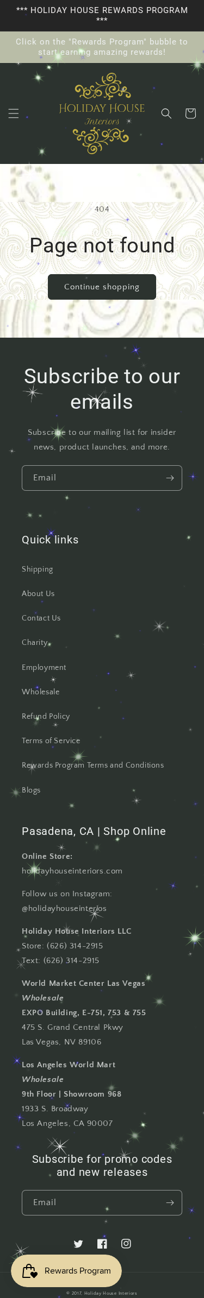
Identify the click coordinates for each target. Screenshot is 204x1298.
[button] (14, 113)
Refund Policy (46, 716)
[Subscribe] (170, 478)
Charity (34, 642)
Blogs (31, 790)
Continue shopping (102, 287)
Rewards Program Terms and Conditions (93, 765)
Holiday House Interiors (111, 1293)
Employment (44, 667)
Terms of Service (51, 741)
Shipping (37, 569)
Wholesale (40, 692)
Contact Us (41, 618)
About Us (38, 594)
